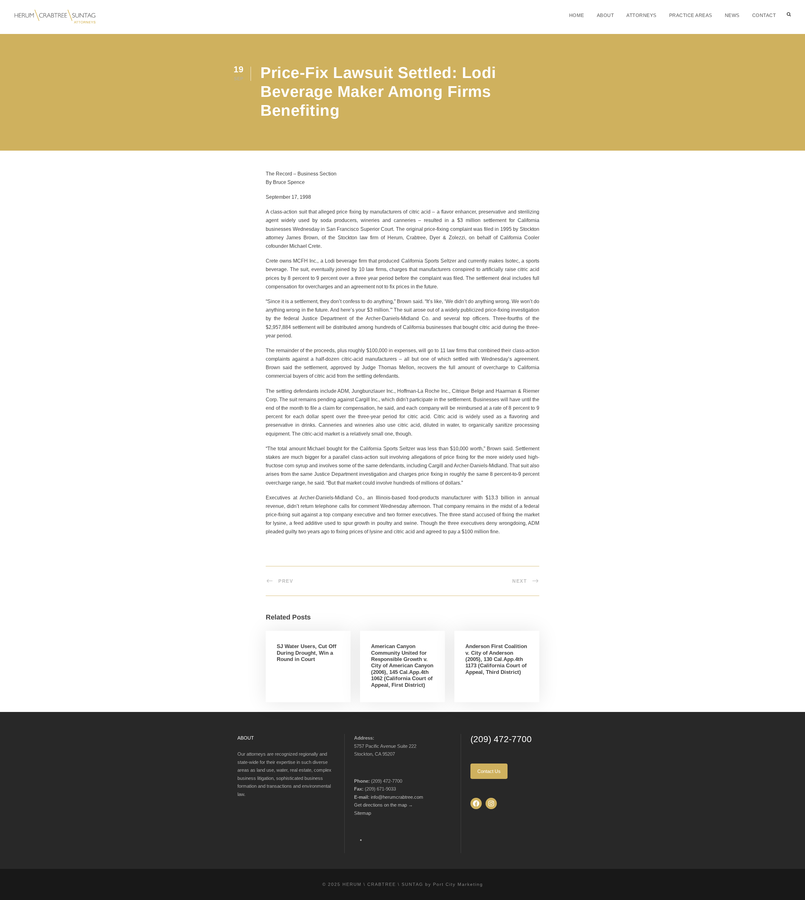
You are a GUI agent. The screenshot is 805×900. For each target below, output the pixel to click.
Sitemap (362, 813)
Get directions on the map (381, 805)
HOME (576, 15)
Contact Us (489, 771)
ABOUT (605, 15)
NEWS (732, 15)
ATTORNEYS (641, 15)
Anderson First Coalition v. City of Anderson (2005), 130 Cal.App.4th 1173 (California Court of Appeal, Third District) (496, 659)
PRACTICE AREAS (690, 15)
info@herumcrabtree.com (397, 797)
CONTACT (764, 15)
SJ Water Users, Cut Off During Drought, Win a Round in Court (306, 652)
